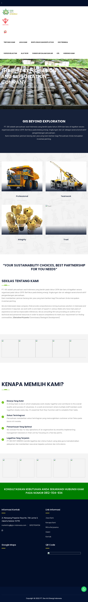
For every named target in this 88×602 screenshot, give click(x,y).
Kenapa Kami (51, 523)
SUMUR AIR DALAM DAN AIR (42, 53)
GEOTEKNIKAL (63, 42)
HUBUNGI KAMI (69, 53)
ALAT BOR (24, 53)
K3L (58, 53)
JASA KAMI (23, 42)
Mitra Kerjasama (52, 527)
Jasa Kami (50, 518)
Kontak (48, 537)
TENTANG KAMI (9, 42)
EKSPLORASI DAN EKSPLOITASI (42, 42)
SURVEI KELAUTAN (10, 53)
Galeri (48, 532)
